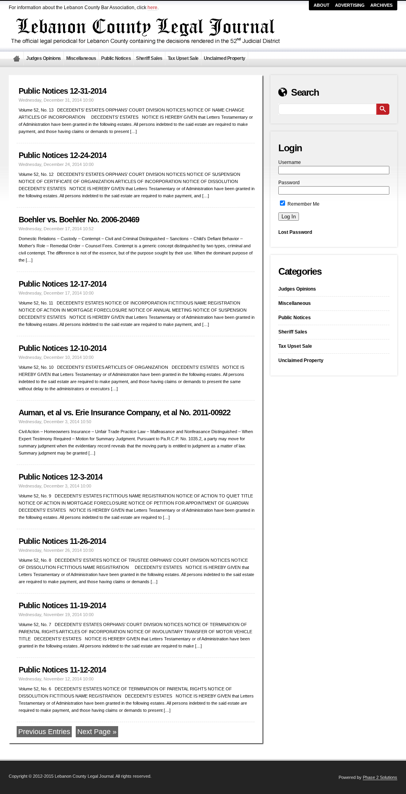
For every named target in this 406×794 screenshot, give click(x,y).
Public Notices (116, 58)
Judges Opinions (43, 58)
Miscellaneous (81, 58)
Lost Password (295, 232)
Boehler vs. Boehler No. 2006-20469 (79, 219)
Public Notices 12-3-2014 (60, 476)
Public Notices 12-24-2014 (62, 155)
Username (289, 162)
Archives (381, 5)
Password (289, 182)
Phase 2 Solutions (380, 777)
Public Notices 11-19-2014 (62, 605)
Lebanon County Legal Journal (16, 59)
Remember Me (303, 204)
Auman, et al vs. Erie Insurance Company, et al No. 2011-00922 (124, 412)
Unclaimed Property (224, 58)
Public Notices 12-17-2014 (62, 283)
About (321, 5)
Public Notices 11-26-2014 (62, 541)
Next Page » (97, 732)
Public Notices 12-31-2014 (62, 91)
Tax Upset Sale (183, 58)
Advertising (350, 5)
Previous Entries (44, 732)
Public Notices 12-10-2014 (62, 348)
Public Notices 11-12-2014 (62, 669)
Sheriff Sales (149, 58)
